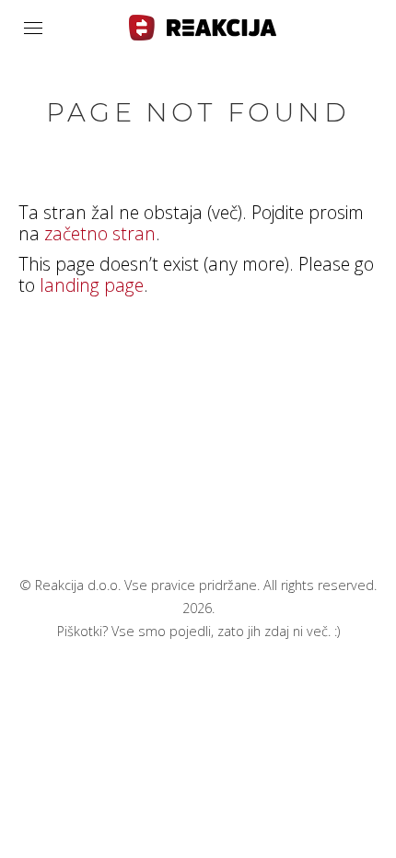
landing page (92, 284)
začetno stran (100, 233)
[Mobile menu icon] (33, 28)
